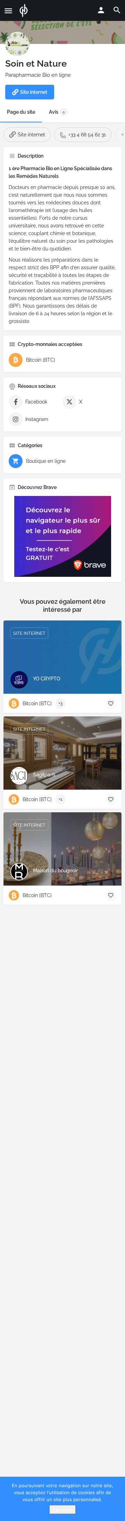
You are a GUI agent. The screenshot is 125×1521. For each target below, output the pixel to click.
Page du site (21, 112)
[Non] (116, 1499)
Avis (57, 112)
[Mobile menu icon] (8, 10)
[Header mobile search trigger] (117, 10)
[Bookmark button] (110, 703)
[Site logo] (24, 10)
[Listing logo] (17, 44)
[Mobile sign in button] (101, 10)
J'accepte (62, 1509)
